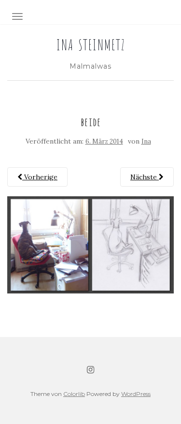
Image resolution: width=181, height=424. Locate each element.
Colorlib (74, 393)
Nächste (144, 177)
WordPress (136, 393)
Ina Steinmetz (90, 43)
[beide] (90, 244)
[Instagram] (90, 370)
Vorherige (39, 177)
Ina (146, 141)
